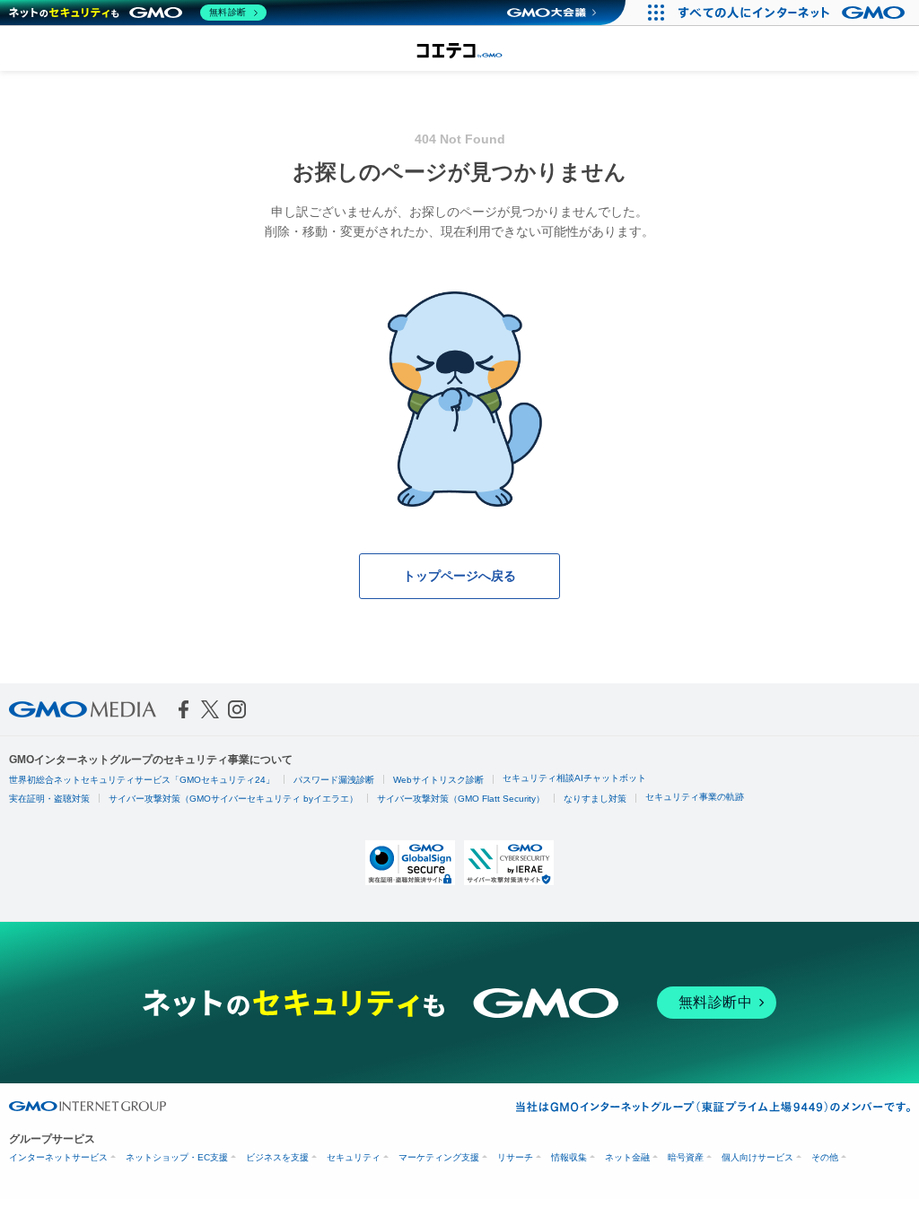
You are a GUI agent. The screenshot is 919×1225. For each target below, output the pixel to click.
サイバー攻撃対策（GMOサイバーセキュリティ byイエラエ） (233, 799)
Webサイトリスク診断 (438, 780)
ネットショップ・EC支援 (177, 1157)
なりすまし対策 (595, 799)
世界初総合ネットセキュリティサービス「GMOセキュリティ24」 (142, 780)
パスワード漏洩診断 (333, 780)
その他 (824, 1157)
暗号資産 (686, 1157)
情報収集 (569, 1157)
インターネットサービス (58, 1157)
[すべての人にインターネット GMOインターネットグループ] (794, 12)
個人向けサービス (757, 1157)
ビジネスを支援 (277, 1157)
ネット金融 (627, 1157)
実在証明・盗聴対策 (49, 799)
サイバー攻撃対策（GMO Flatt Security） (461, 799)
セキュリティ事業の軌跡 (694, 797)
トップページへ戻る (459, 576)
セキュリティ (354, 1157)
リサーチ (515, 1157)
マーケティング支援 (438, 1157)
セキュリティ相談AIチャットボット (574, 778)
